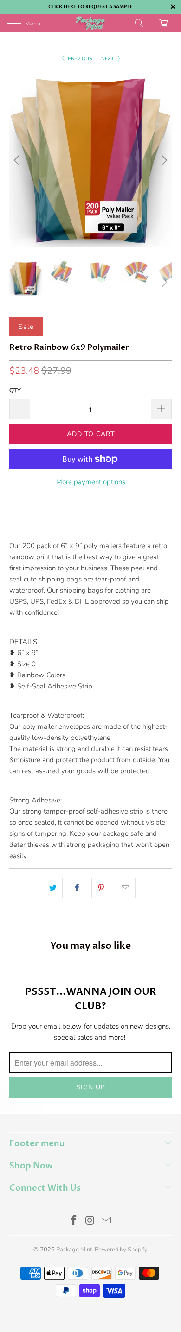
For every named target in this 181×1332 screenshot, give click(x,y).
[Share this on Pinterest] (101, 888)
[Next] (163, 160)
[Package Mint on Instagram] (90, 1221)
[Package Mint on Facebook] (74, 1221)
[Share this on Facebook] (77, 888)
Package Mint (74, 1249)
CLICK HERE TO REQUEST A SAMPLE (90, 7)
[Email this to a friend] (126, 888)
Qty (15, 390)
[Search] (140, 23)
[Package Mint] (90, 23)
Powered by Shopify (121, 1249)
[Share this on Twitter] (53, 888)
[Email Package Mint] (106, 1221)
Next (108, 58)
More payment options (90, 481)
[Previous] (18, 160)
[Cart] (165, 23)
